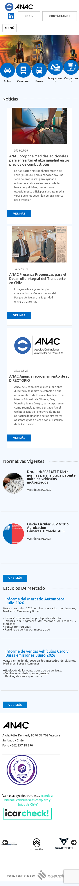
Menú (9, 28)
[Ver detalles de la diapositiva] (13, 844)
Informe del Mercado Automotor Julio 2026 (34, 601)
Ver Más (19, 213)
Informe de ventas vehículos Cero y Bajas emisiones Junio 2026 (36, 653)
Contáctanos (59, 16)
